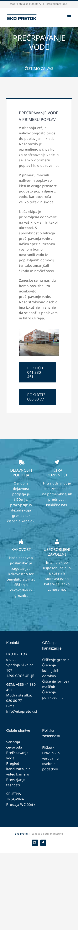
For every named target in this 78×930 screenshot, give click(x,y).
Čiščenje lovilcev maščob (55, 684)
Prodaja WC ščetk (20, 804)
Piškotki (49, 747)
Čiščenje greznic (55, 659)
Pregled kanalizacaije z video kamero (18, 769)
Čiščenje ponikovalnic (52, 695)
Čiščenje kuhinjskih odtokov (50, 670)
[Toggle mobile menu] (69, 17)
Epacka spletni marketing (47, 833)
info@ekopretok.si (57, 4)
